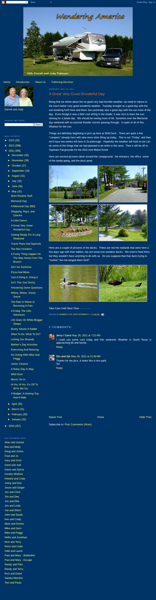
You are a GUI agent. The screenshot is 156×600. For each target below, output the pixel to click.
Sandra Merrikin (14, 578)
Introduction (22, 82)
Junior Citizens (19, 363)
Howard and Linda (15, 478)
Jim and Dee (12, 496)
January (17, 419)
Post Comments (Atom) (78, 424)
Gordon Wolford (14, 474)
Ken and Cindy (13, 519)
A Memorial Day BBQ (23, 206)
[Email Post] (102, 314)
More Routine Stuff (21, 195)
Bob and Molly (13, 446)
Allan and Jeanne (14, 442)
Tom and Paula (13, 582)
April (15, 403)
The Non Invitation (21, 249)
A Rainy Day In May (22, 369)
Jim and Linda (12, 505)
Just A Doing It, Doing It (24, 277)
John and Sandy (14, 514)
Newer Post (55, 417)
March (16, 409)
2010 (12, 426)
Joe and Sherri (13, 510)
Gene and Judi (13, 465)
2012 (12, 145)
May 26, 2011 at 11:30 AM (85, 356)
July (14, 181)
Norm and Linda (14, 546)
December (18, 155)
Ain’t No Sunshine (21, 267)
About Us (40, 82)
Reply (59, 347)
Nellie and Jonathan (16, 537)
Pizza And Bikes (20, 272)
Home (7, 82)
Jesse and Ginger (15, 487)
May (14, 191)
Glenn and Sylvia (14, 469)
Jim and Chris (12, 492)
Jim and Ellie (12, 501)
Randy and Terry (14, 569)
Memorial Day (19, 201)
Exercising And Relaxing (25, 349)
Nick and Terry (13, 541)
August (16, 175)
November (18, 160)
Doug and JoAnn (14, 451)
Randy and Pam (14, 564)
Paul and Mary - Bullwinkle (20, 555)
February (17, 414)
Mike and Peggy (14, 532)
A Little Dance (19, 220)
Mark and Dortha (14, 523)
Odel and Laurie (14, 551)
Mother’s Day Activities (24, 344)
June (15, 186)
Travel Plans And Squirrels (26, 243)
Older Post (145, 417)
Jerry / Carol (63, 335)
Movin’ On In (18, 379)
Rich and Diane (13, 573)
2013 (12, 140)
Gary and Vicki (13, 460)
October (17, 165)
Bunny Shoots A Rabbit (24, 329)
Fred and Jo (11, 456)
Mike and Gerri (13, 528)
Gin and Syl (63, 356)
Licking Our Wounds (22, 339)
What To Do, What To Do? (25, 334)
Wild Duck (17, 374)
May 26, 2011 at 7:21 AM (86, 335)
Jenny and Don (13, 483)
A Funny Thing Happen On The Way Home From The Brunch (27, 258)
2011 (12, 150)
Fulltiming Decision (62, 82)
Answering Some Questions (27, 287)
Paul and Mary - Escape (18, 560)
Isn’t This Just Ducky (23, 282)
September (18, 170)
